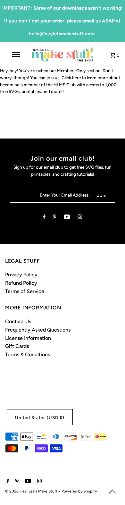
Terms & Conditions (27, 354)
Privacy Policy (21, 275)
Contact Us (18, 321)
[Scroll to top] (112, 492)
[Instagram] (80, 218)
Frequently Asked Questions (38, 330)
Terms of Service (24, 291)
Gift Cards (17, 346)
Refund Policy (21, 283)
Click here (71, 77)
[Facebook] (44, 218)
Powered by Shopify (79, 491)
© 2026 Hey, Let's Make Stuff (32, 491)
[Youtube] (67, 218)
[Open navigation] (16, 54)
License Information (28, 338)
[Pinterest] (54, 218)
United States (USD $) (39, 417)
